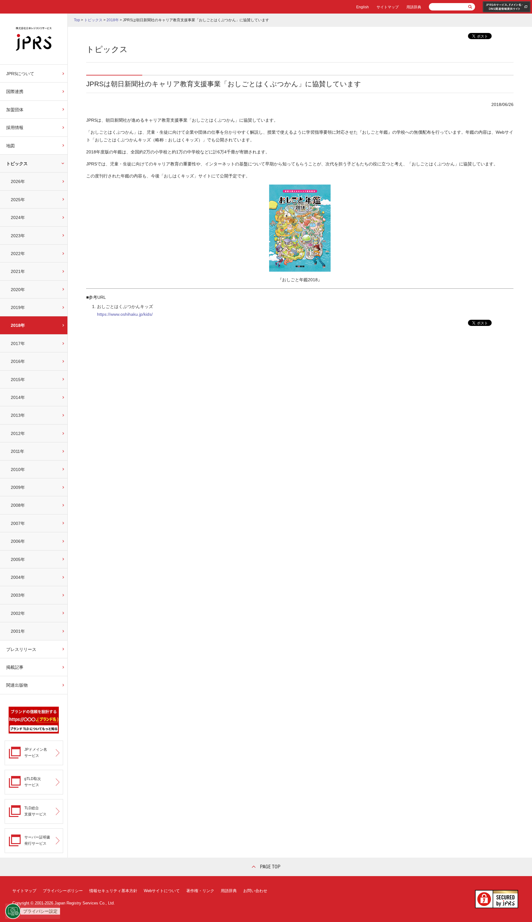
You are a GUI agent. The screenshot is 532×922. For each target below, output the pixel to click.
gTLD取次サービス (32, 782)
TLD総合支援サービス (35, 811)
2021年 (18, 271)
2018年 (18, 325)
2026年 (18, 181)
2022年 (18, 253)
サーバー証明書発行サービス (37, 840)
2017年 (18, 343)
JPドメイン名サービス (35, 752)
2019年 (18, 307)
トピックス (17, 163)
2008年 (18, 505)
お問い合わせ (255, 890)
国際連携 (14, 91)
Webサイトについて (162, 890)
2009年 (18, 487)
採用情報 (14, 127)
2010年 (18, 469)
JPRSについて (20, 73)
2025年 (18, 199)
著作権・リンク (200, 890)
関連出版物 (17, 685)
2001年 (18, 631)
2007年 (18, 523)
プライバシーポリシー (63, 890)
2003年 (18, 595)
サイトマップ (388, 7)
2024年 (18, 217)
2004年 (18, 577)
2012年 (18, 433)
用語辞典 (413, 7)
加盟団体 (14, 109)
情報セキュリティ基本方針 (113, 890)
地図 (10, 145)
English (362, 7)
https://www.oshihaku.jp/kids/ (125, 314)
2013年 (18, 415)
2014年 (18, 397)
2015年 (18, 379)
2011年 (17, 451)
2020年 (18, 289)
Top (77, 20)
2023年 (18, 235)
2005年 (18, 559)
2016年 (18, 361)
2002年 (18, 613)
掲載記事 (14, 667)
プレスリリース (21, 649)
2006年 (18, 541)
